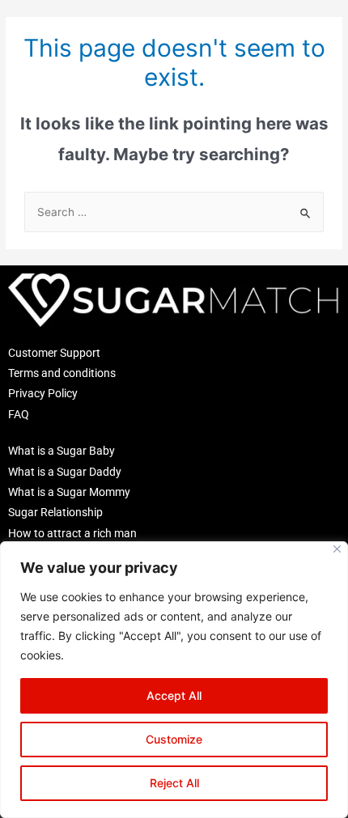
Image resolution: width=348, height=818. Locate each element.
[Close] (337, 549)
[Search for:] (174, 212)
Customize (174, 739)
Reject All (174, 783)
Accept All (174, 695)
